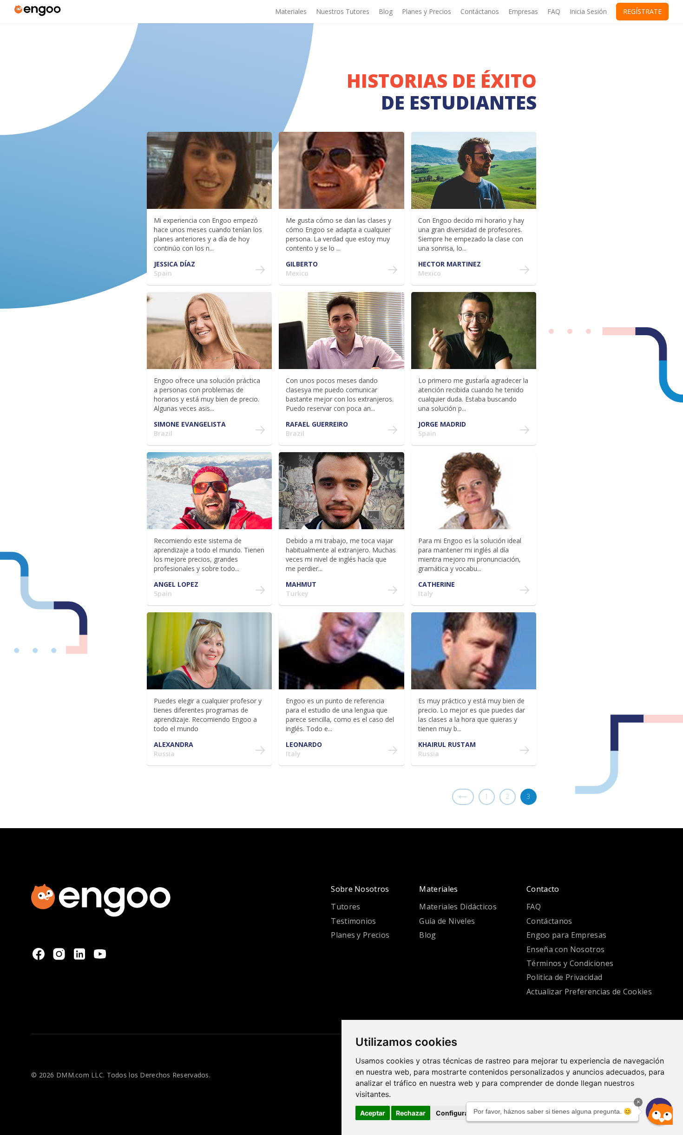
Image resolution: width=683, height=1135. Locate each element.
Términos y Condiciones (569, 963)
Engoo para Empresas (566, 935)
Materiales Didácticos (458, 907)
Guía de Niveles (447, 921)
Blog (427, 935)
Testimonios (353, 921)
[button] (659, 1111)
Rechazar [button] (411, 1113)
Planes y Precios (360, 935)
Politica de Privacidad (564, 977)
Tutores (345, 907)
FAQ (533, 907)
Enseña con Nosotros (565, 949)
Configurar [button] (453, 1113)
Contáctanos (549, 921)
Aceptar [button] (372, 1113)
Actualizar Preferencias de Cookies (589, 991)
